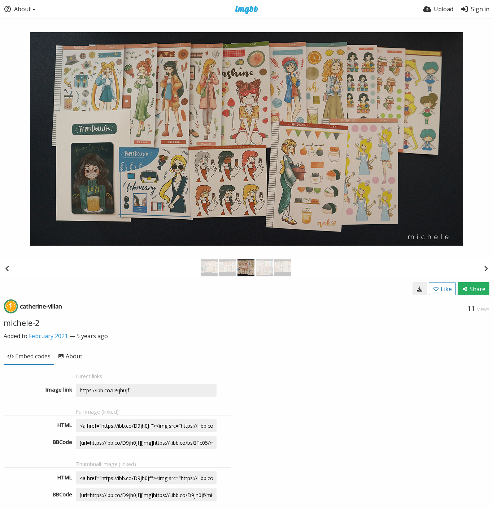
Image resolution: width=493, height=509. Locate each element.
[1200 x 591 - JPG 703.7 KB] (420, 288)
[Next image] (486, 268)
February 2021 (48, 336)
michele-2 (22, 322)
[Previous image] (7, 268)
